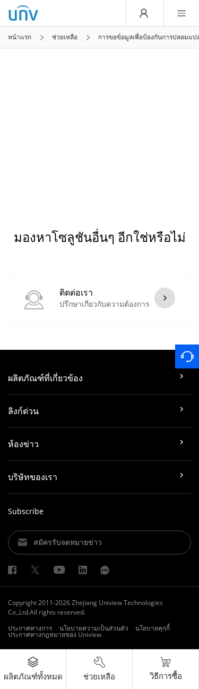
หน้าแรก (19, 37)
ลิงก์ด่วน (23, 411)
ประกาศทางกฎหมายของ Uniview (54, 634)
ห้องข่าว (23, 444)
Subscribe (26, 511)
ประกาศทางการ (30, 628)
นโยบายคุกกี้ (152, 628)
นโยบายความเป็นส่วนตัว (93, 628)
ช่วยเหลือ (64, 37)
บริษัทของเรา (32, 477)
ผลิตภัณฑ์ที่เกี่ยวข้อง (45, 378)
